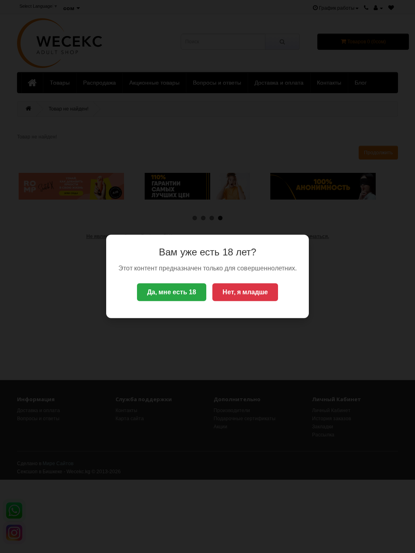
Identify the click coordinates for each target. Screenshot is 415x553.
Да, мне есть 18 (171, 292)
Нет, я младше (245, 292)
